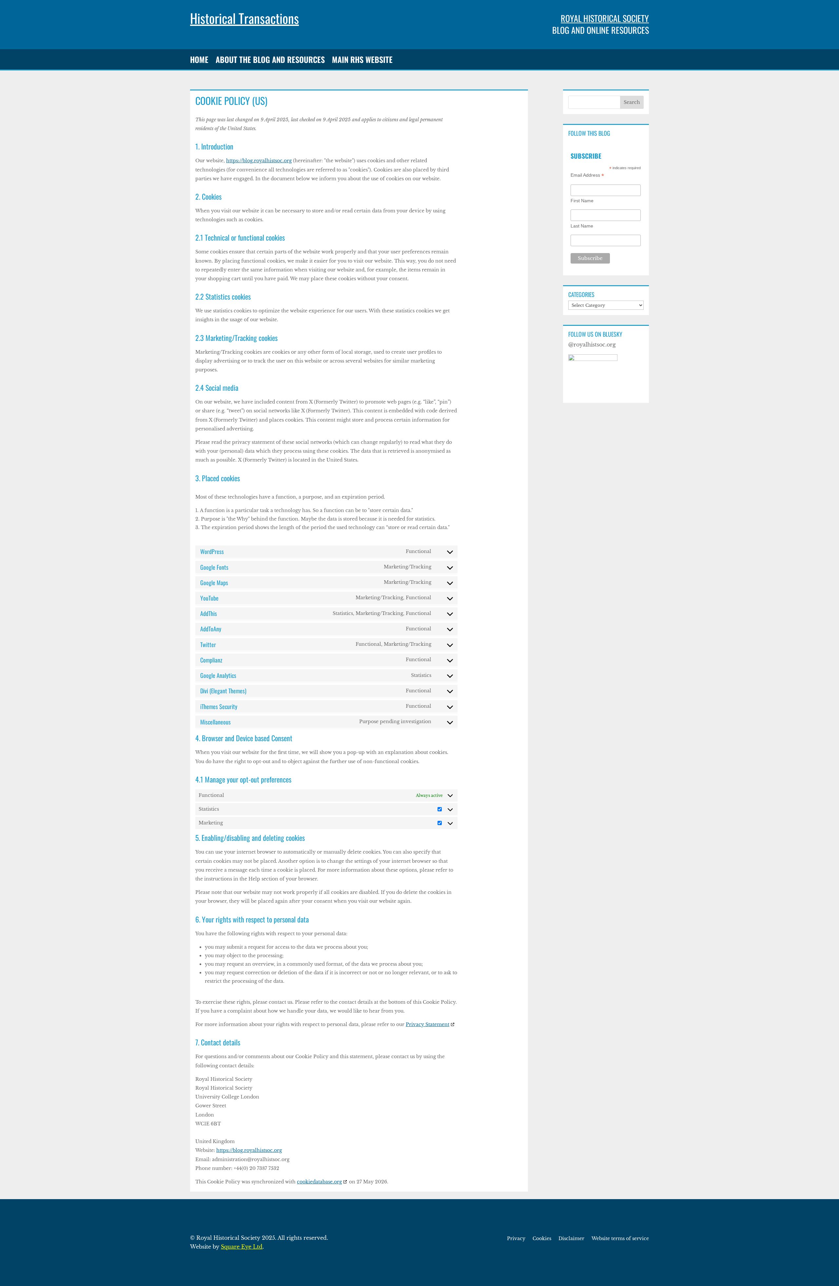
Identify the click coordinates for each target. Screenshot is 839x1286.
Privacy (516, 1238)
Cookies (542, 1238)
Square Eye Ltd (242, 1246)
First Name (582, 200)
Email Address (587, 175)
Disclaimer (571, 1238)
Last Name (582, 225)
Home (199, 60)
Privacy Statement (427, 1024)
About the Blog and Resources (270, 60)
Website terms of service (620, 1238)
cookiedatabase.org (319, 1182)
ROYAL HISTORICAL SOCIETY (605, 18)
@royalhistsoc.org (592, 344)
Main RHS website (362, 60)
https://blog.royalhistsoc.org (259, 161)
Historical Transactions (244, 18)
